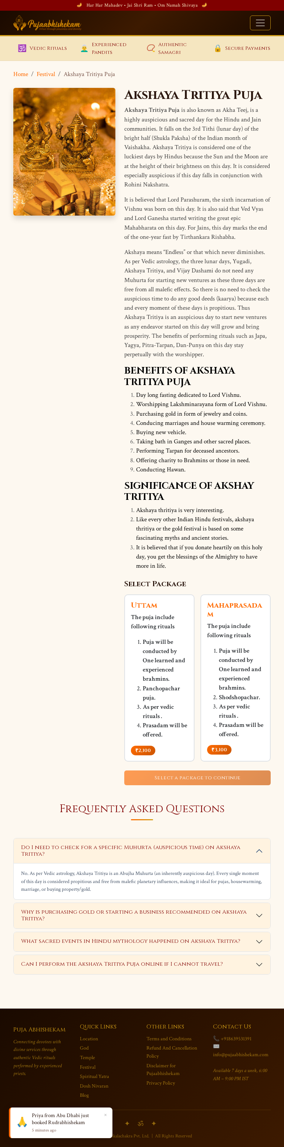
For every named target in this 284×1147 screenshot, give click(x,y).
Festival (46, 74)
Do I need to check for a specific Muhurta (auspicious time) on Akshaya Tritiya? (130, 851)
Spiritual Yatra (94, 1076)
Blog (84, 1095)
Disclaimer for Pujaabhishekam (163, 1069)
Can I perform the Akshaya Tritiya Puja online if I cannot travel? (122, 964)
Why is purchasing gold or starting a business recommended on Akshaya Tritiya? (134, 915)
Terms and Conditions (169, 1038)
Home (20, 74)
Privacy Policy (160, 1082)
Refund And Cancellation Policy (171, 1052)
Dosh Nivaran (94, 1085)
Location (89, 1038)
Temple (87, 1057)
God (84, 1047)
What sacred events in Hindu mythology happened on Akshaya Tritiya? (130, 941)
